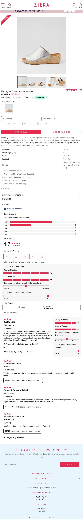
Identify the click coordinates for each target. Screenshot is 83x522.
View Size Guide (49, 118)
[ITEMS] (80, 4)
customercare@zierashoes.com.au (42, 488)
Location (41, 505)
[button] (32, 82)
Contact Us (41, 483)
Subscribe (70, 465)
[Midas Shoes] (41, 5)
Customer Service (41, 474)
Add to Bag (21, 132)
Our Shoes (41, 479)
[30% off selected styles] (41, 11)
